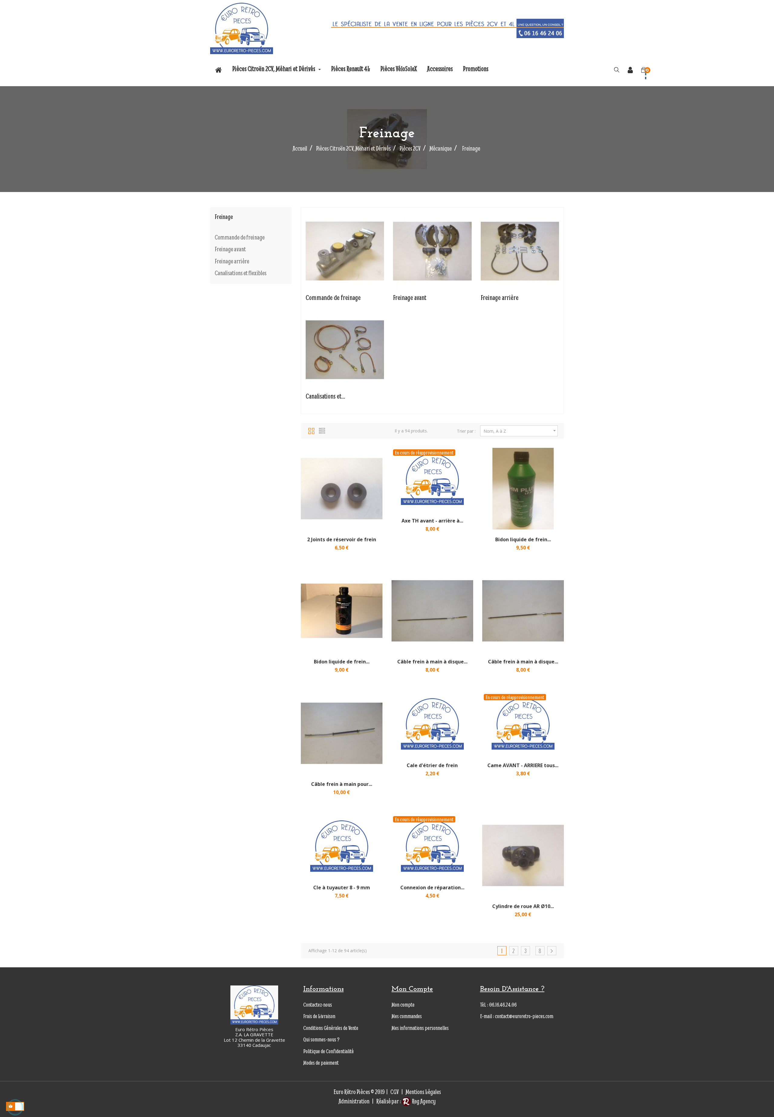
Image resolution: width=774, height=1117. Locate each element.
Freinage (224, 216)
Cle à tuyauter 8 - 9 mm (341, 887)
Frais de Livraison (319, 1016)
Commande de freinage (240, 237)
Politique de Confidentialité (328, 1051)
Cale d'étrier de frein (432, 765)
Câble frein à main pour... (341, 784)
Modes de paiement (321, 1062)
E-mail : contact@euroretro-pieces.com (516, 1016)
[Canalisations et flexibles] (345, 349)
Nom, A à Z (520, 431)
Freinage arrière (232, 261)
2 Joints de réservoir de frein (341, 539)
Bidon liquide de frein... (523, 539)
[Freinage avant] (432, 250)
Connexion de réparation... (432, 887)
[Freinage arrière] (520, 250)
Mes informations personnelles (420, 1027)
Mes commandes (407, 1016)
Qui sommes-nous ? (321, 1039)
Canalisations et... (325, 396)
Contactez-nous (317, 1004)
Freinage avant (230, 249)
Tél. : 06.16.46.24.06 (498, 1004)
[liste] (322, 430)
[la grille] (311, 430)
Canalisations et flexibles (240, 273)
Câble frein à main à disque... (432, 661)
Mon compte (403, 1004)
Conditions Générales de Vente (330, 1027)
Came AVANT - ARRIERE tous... (522, 765)
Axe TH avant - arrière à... (432, 520)
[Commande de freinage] (345, 250)
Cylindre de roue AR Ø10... (523, 906)
